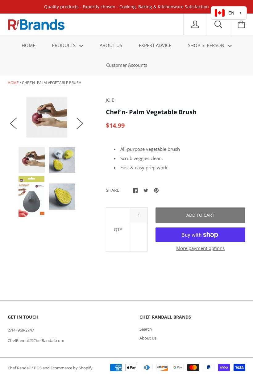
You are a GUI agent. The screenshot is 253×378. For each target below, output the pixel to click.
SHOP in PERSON (207, 45)
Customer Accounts (126, 65)
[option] (46, 117)
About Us (147, 338)
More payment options (200, 248)
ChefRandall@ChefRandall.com (36, 340)
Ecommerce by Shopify (72, 368)
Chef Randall (19, 368)
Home (13, 82)
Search (145, 329)
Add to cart (200, 215)
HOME (28, 45)
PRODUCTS (64, 45)
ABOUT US (111, 45)
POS (38, 368)
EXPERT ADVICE (155, 45)
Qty (118, 229)
